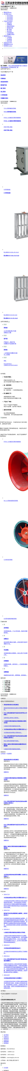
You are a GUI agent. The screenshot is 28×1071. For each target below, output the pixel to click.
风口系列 (9, 31)
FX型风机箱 (10, 32)
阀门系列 (9, 29)
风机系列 (9, 23)
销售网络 (8, 44)
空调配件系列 (10, 34)
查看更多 (6, 989)
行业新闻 (9, 39)
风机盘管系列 (10, 26)
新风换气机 (10, 27)
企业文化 (8, 42)
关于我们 (7, 14)
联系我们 (8, 45)
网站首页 (7, 12)
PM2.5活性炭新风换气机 (15, 65)
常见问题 (9, 41)
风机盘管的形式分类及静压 (11, 977)
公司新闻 (9, 37)
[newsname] (10, 15)
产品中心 (8, 21)
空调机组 (9, 24)
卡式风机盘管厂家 (13, 67)
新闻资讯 (7, 36)
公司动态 (3, 971)
